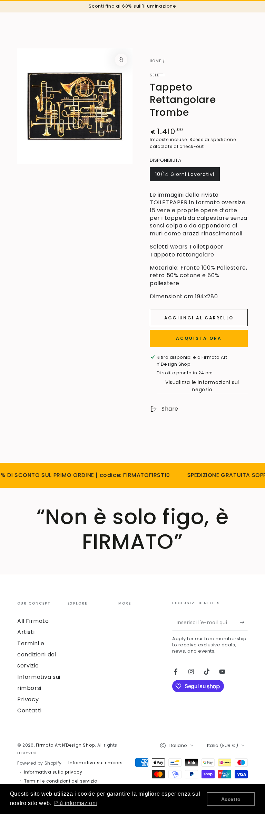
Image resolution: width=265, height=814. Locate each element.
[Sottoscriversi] (244, 622)
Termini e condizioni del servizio (36, 654)
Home (155, 61)
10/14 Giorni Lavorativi (184, 176)
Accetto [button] (231, 799)
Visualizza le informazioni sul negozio (202, 386)
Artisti (26, 632)
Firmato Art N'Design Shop (65, 745)
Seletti (157, 75)
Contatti (29, 710)
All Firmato (33, 621)
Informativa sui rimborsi (96, 763)
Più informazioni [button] (75, 803)
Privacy (28, 699)
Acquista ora (199, 338)
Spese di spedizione (212, 139)
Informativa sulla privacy (53, 772)
